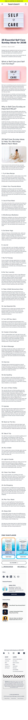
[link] (8, 548)
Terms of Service (20, 698)
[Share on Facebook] (4, 577)
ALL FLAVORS (13, 562)
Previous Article (8, 566)
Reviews (15, 667)
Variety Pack (7, 659)
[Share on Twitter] (15, 577)
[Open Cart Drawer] (25, 4)
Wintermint (7, 666)
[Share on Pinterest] (7, 577)
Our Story (15, 660)
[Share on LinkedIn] (11, 577)
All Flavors (7, 667)
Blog (14, 664)
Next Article (21, 566)
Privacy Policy (13, 698)
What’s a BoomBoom (17, 659)
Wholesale (15, 666)
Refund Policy (7, 698)
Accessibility (15, 669)
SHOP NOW (14, 594)
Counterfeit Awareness (18, 671)
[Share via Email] (18, 577)
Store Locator (16, 662)
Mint (6, 662)
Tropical (6, 664)
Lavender (7, 660)
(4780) (11, 553)
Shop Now (8, 556)
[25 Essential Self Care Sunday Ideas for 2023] (14, 4)
